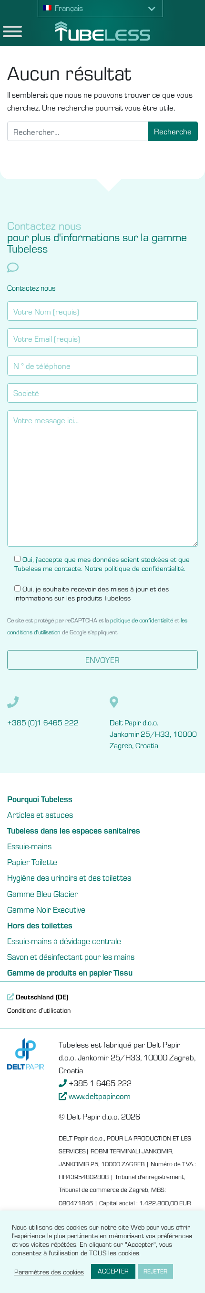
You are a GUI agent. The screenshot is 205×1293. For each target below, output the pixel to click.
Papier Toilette (32, 861)
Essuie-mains (29, 846)
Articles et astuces (40, 814)
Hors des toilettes (39, 925)
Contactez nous (31, 288)
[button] (101, 8)
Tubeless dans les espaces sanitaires (73, 830)
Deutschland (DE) (41, 996)
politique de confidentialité (141, 620)
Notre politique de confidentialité (134, 568)
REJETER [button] (155, 1271)
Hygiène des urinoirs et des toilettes (69, 877)
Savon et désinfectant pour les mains (70, 956)
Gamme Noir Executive (46, 909)
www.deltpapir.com (100, 1095)
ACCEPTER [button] (113, 1270)
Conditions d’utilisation (39, 1010)
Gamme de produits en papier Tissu (70, 972)
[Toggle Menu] (12, 31)
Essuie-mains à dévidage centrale (64, 941)
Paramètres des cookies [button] (49, 1271)
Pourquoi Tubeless (39, 798)
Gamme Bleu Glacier (42, 893)
